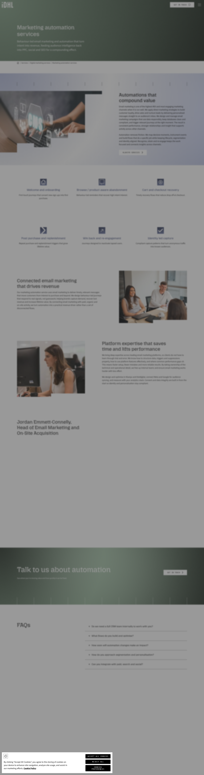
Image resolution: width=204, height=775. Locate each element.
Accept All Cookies (98, 756)
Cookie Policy (30, 768)
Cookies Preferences (98, 768)
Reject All (98, 762)
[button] (6, 756)
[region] (57, 762)
